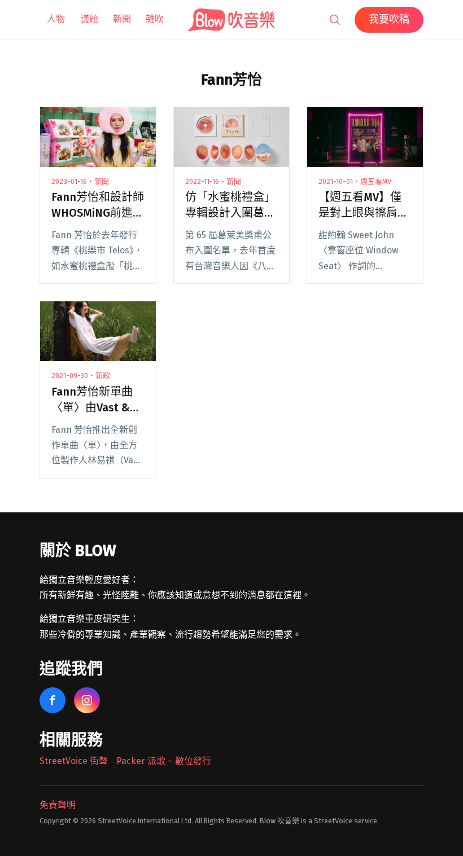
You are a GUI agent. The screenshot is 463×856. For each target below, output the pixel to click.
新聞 (122, 19)
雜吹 (155, 19)
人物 (56, 19)
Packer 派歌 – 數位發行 (163, 761)
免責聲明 (58, 805)
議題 (89, 19)
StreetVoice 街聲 (74, 761)
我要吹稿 (389, 19)
